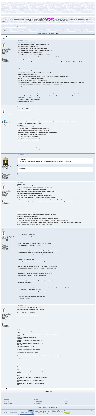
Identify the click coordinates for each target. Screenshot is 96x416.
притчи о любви (6, 399)
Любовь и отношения (37, 403)
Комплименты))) (6, 401)
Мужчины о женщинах (38, 401)
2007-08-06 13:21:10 (24, 154)
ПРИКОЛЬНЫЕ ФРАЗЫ (8, 394)
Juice (3, 41)
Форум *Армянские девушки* (44, 33)
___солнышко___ (5, 154)
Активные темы (48, 14)
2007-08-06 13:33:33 (24, 182)
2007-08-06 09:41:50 (24, 106)
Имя (4, 26)
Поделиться (19, 40)
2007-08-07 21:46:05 (24, 305)
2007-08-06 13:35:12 (24, 228)
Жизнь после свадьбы (8, 403)
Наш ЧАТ (41, 12)
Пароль (18, 26)
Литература (36, 399)
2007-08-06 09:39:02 (24, 40)
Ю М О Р (53, 33)
